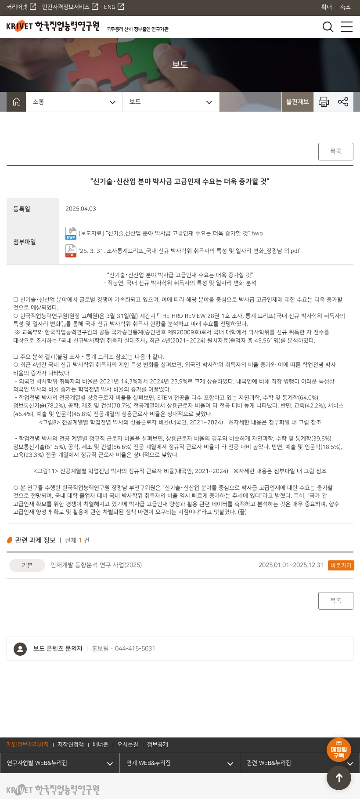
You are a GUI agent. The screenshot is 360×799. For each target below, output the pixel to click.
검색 (327, 26)
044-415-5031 (135, 649)
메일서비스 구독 (339, 749)
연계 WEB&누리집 (148, 763)
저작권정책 (71, 745)
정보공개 (157, 745)
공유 (343, 102)
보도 (135, 101)
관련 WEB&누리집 (269, 763)
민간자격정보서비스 (66, 7)
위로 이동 (339, 778)
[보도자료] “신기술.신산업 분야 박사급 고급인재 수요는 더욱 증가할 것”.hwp (171, 233)
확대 (326, 7)
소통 (38, 101)
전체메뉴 (346, 26)
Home (16, 102)
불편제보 (297, 101)
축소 (345, 7)
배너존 (100, 745)
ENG (109, 7)
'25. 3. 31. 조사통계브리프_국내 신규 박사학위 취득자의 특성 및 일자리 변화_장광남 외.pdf (189, 250)
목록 (336, 151)
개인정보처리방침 (28, 745)
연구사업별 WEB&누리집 (37, 763)
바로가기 (341, 566)
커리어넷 (17, 7)
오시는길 (127, 745)
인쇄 (324, 102)
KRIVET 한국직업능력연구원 (53, 26)
